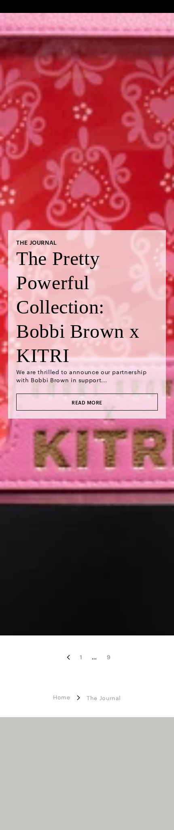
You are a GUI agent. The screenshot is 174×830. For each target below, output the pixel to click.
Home (61, 697)
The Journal (104, 698)
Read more (87, 402)
